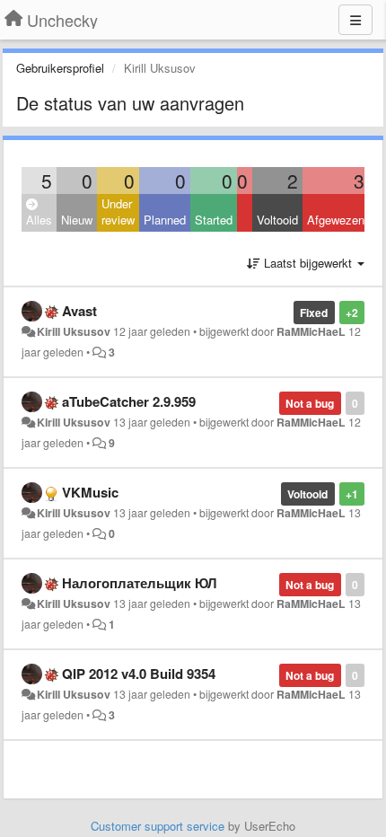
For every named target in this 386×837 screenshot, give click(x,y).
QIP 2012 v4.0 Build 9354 (138, 673)
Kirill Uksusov (73, 331)
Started (213, 219)
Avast (79, 311)
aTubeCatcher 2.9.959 (129, 401)
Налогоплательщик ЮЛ (139, 583)
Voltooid (277, 219)
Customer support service (157, 825)
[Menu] (355, 19)
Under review (118, 212)
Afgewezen (335, 219)
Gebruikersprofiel (60, 67)
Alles (39, 219)
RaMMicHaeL (311, 331)
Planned (165, 219)
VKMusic (90, 492)
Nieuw (76, 219)
